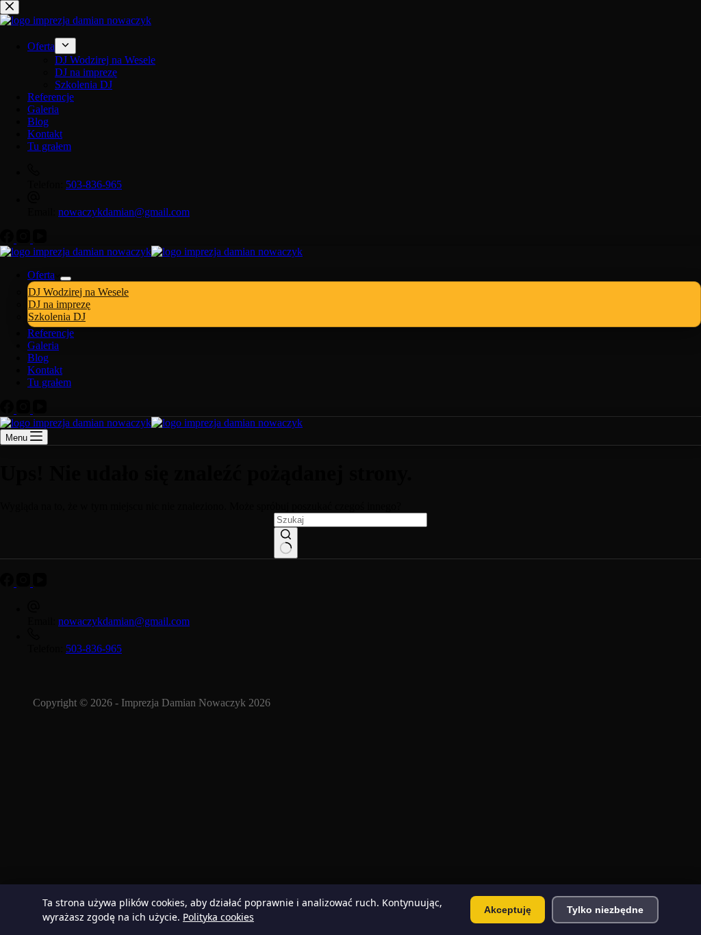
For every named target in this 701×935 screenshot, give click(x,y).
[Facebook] (8, 409)
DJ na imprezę (59, 304)
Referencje (50, 333)
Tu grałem (49, 382)
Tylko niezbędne (605, 909)
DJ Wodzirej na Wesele (78, 292)
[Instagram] (24, 409)
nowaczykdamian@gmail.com (124, 621)
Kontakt (44, 370)
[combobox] (350, 520)
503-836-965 (94, 648)
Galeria (43, 345)
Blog (38, 357)
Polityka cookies (218, 916)
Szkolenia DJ (57, 316)
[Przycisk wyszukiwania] (286, 543)
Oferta (41, 275)
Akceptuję (507, 909)
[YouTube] (40, 409)
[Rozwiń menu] (65, 279)
